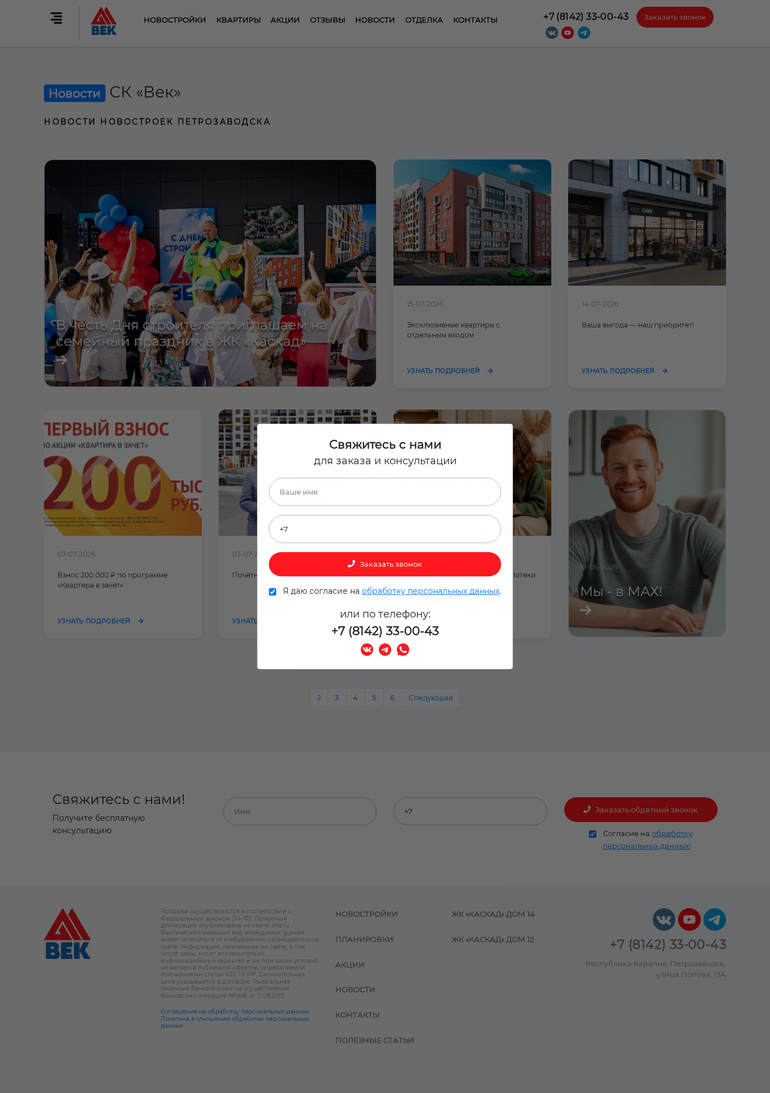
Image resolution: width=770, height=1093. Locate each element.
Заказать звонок (390, 563)
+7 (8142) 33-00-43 (385, 631)
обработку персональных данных (430, 591)
